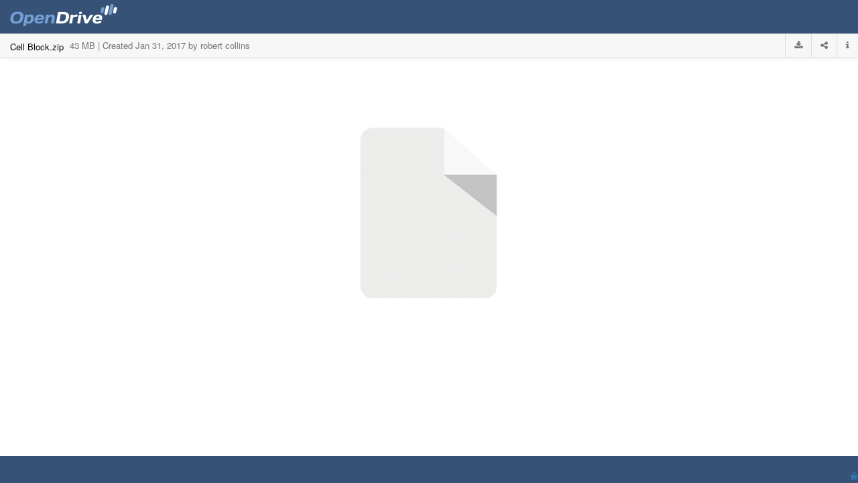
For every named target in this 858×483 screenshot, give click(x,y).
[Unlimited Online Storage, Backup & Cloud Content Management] (63, 17)
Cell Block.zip (37, 46)
